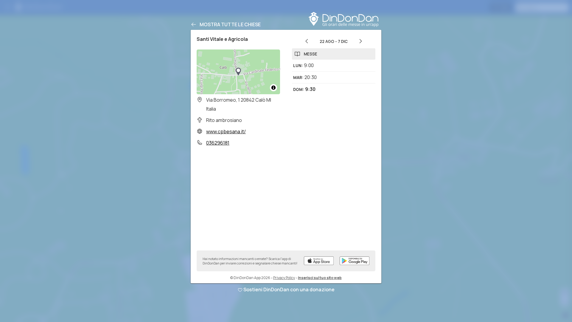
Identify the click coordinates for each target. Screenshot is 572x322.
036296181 (217, 143)
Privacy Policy (284, 277)
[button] (238, 71)
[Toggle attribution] (273, 87)
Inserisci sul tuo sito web (320, 277)
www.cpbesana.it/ (226, 131)
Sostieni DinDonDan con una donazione (289, 289)
